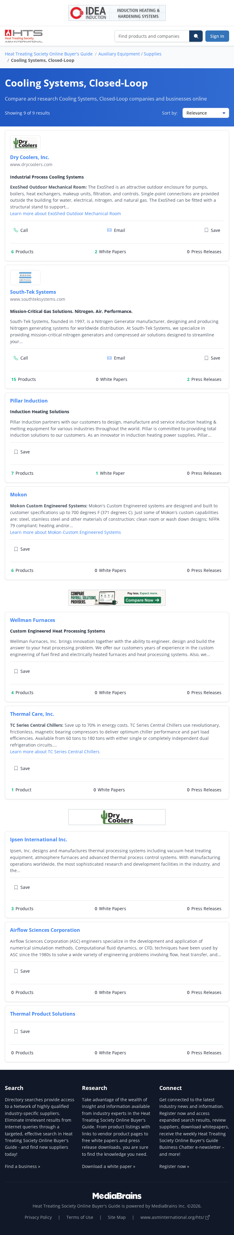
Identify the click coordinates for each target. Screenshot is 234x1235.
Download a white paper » (108, 1166)
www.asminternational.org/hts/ (172, 1217)
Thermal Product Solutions (42, 1013)
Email (119, 230)
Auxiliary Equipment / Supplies (129, 54)
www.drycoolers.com (31, 164)
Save (215, 230)
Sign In (217, 36)
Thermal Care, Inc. (32, 714)
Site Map (117, 1217)
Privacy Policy (38, 1217)
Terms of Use (79, 1217)
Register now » (174, 1166)
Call (24, 230)
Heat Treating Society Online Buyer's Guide (49, 54)
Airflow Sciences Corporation (45, 930)
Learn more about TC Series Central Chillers (55, 751)
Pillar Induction (29, 400)
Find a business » (22, 1166)
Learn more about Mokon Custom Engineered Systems (65, 532)
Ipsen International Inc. (38, 839)
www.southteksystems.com (37, 299)
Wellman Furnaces (32, 620)
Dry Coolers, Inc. (29, 157)
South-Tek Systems (33, 292)
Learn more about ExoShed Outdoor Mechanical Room (65, 213)
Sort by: (170, 113)
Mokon (18, 494)
